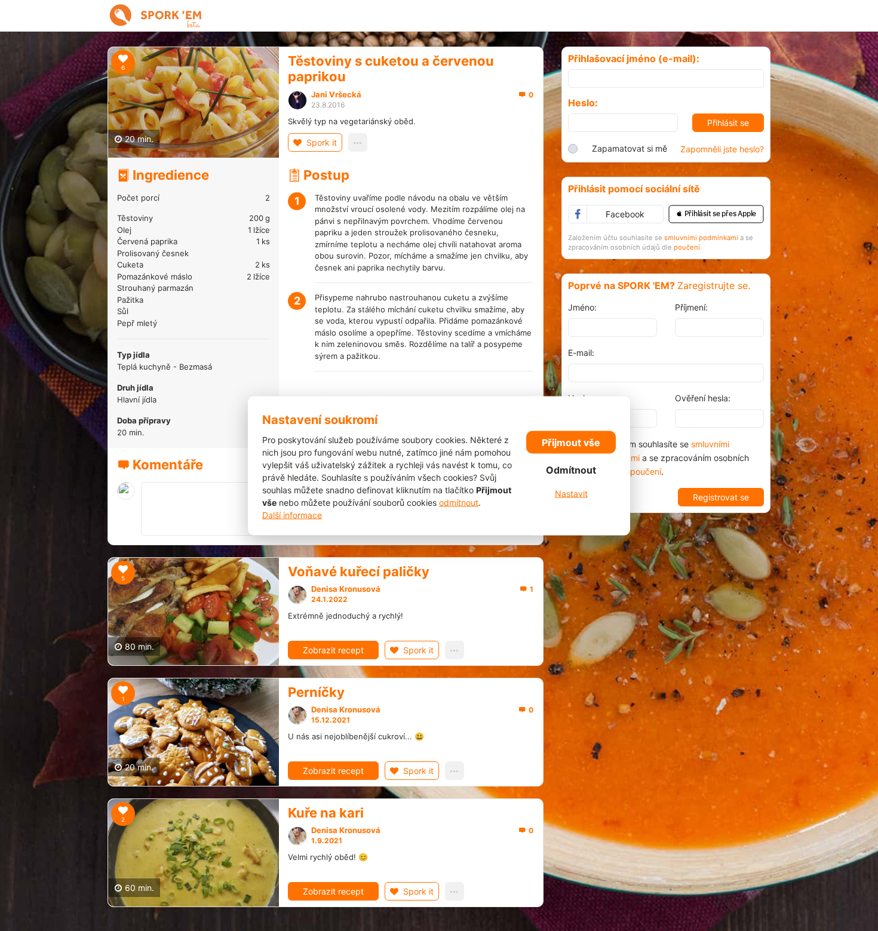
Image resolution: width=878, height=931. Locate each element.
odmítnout (458, 502)
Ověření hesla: (702, 398)
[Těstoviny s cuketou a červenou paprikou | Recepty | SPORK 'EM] (156, 15)
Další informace (292, 514)
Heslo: (583, 103)
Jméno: (582, 307)
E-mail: (581, 353)
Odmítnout (571, 470)
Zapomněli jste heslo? (722, 149)
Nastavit (571, 493)
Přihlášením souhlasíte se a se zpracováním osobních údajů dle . (670, 458)
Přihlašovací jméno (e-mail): (633, 58)
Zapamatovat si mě (629, 148)
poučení (687, 247)
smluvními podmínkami (701, 237)
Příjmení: (691, 307)
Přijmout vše (571, 442)
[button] (716, 214)
